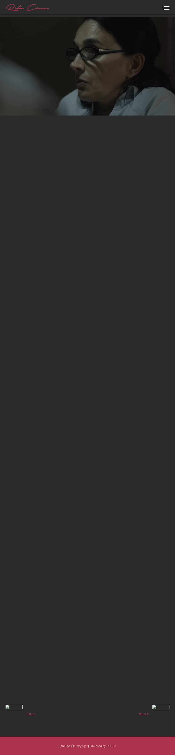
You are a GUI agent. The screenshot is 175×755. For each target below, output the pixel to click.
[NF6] (29, 568)
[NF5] (88, 568)
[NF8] (88, 634)
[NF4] (29, 601)
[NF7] (88, 535)
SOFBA (111, 746)
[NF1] (29, 535)
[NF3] (88, 601)
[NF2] (29, 634)
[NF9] (29, 667)
